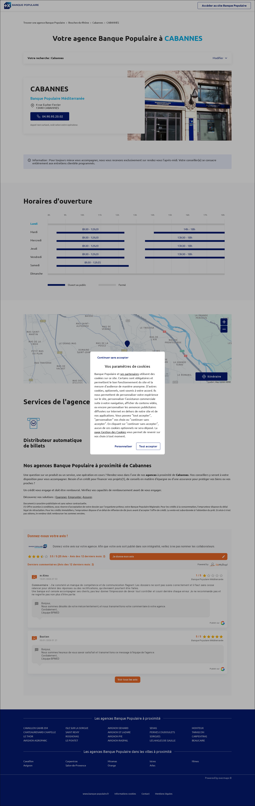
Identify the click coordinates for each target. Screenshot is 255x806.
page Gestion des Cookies (110, 432)
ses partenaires (129, 373)
